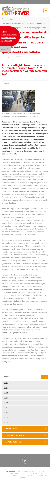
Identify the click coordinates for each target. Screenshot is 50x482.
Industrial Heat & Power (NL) (3, 18)
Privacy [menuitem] (40, 475)
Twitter (17, 84)
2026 (6, 383)
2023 (6, 398)
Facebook (12, 84)
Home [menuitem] (4, 475)
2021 (6, 408)
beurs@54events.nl (16, 473)
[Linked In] (25, 461)
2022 (6, 403)
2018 (6, 422)
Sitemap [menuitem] (22, 477)
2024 (6, 393)
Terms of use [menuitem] (27, 475)
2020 (6, 413)
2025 (6, 388)
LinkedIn (22, 84)
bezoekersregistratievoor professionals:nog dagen (9, 36)
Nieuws (10, 19)
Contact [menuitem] (14, 475)
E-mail (28, 84)
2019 (6, 418)
